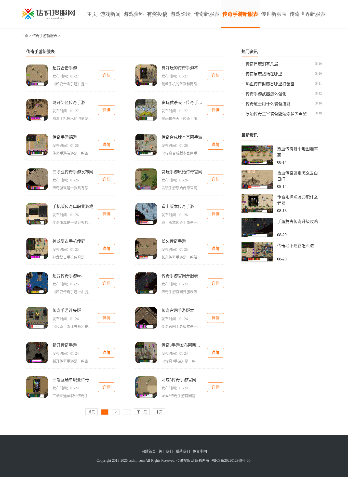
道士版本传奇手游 (178, 206)
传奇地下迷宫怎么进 (295, 246)
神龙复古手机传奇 (68, 241)
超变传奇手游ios (67, 276)
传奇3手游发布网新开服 (182, 345)
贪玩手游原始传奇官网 (182, 172)
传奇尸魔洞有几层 (262, 64)
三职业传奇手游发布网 (72, 172)
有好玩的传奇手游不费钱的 (182, 68)
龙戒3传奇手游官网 (179, 380)
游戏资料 (134, 14)
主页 (92, 14)
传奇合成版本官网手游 (182, 137)
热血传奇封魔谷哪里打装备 (270, 84)
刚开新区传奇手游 (68, 102)
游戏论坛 (180, 14)
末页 (159, 412)
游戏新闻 (110, 14)
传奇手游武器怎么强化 (266, 94)
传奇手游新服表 (240, 14)
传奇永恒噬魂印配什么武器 (297, 200)
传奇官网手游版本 (178, 310)
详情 (106, 75)
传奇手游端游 (64, 137)
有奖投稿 (157, 14)
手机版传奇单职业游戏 (72, 206)
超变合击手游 (64, 68)
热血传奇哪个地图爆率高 (297, 152)
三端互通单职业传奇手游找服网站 (72, 380)
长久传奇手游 (174, 241)
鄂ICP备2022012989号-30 (230, 460)
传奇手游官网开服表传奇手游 (182, 276)
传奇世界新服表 (307, 14)
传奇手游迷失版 (66, 310)
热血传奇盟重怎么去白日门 (297, 176)
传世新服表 (274, 14)
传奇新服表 (206, 14)
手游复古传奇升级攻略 (297, 221)
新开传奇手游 (64, 345)
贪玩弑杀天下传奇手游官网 (182, 102)
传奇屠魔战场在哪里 (264, 74)
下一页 (142, 412)
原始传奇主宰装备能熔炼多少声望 (276, 114)
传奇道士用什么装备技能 (268, 104)
